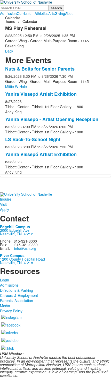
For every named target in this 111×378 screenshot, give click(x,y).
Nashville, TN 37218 (16, 262)
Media (5, 305)
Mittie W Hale (16, 86)
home (11, 21)
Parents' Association (16, 300)
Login (4, 279)
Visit (3, 204)
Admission (8, 13)
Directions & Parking (16, 290)
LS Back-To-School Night (32, 139)
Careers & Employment (19, 295)
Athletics (41, 13)
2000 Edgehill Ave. (15, 230)
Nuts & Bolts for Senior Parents (40, 68)
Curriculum (26, 13)
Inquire (5, 199)
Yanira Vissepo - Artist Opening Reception (51, 119)
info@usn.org (25, 248)
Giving (60, 13)
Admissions (9, 285)
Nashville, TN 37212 (16, 233)
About (70, 13)
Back (9, 51)
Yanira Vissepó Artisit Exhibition (41, 94)
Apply (4, 209)
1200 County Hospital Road (22, 259)
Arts (51, 13)
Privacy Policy (11, 310)
